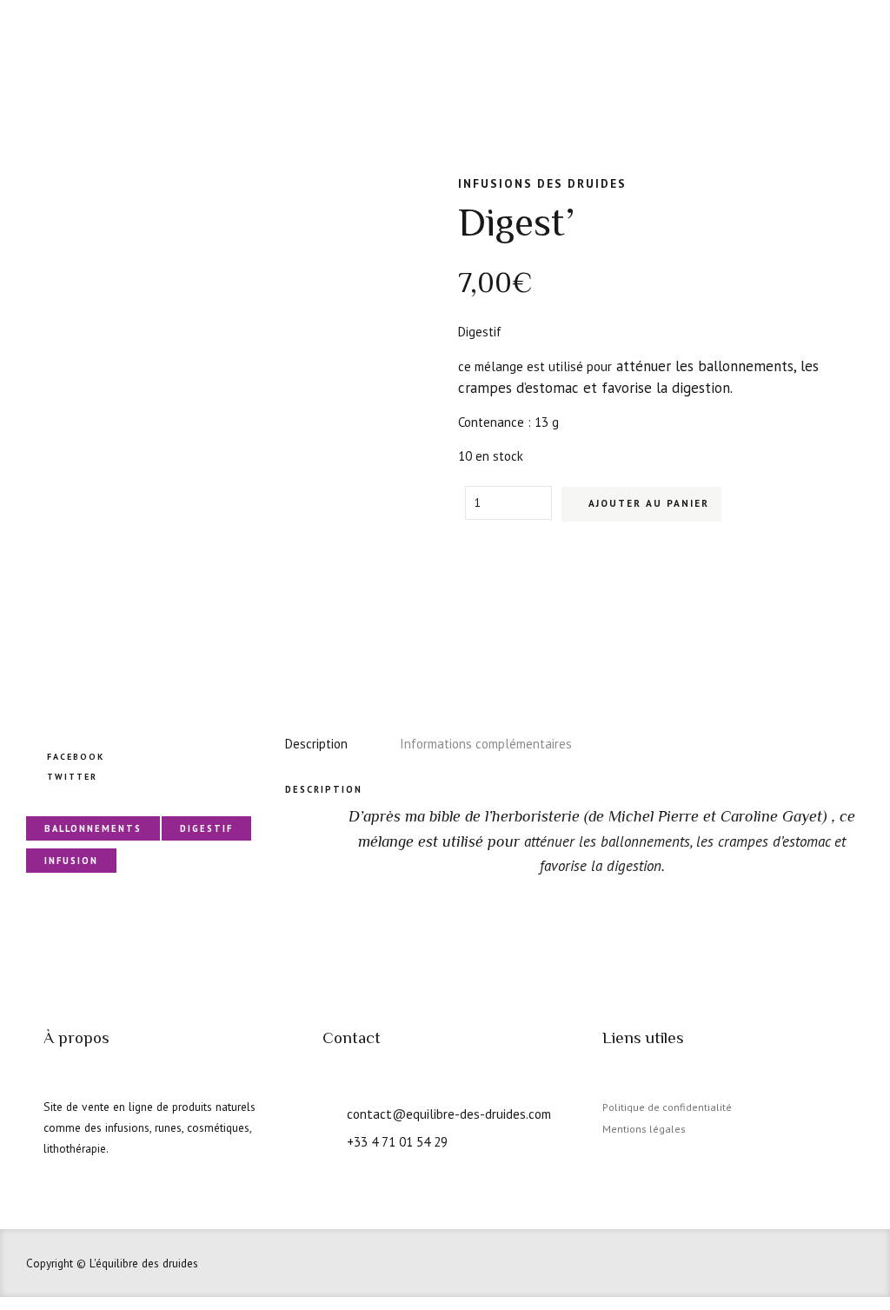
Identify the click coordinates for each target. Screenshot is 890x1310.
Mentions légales (644, 1128)
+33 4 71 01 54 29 (397, 1141)
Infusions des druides (542, 183)
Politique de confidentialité (667, 1107)
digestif (206, 828)
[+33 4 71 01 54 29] (328, 1139)
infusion (71, 860)
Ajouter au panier (648, 503)
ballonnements (93, 828)
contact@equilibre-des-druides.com (449, 1113)
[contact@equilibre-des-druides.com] (328, 1111)
